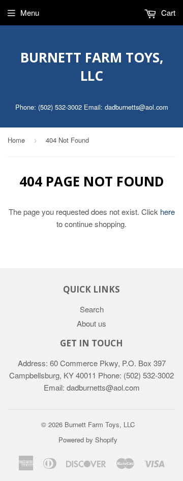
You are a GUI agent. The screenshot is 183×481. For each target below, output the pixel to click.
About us (91, 323)
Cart (167, 12)
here (167, 211)
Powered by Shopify (87, 439)
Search (92, 309)
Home (16, 140)
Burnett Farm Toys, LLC (91, 66)
